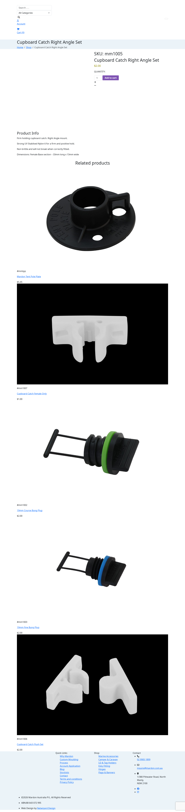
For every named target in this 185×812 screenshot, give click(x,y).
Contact (64, 775)
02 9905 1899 (143, 759)
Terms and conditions (71, 778)
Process (64, 762)
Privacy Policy (67, 782)
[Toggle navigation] (166, 18)
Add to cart (111, 77)
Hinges (102, 769)
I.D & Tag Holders (107, 762)
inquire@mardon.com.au (150, 768)
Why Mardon (66, 756)
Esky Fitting (104, 765)
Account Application (70, 765)
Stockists (64, 772)
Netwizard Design (46, 808)
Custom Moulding (69, 759)
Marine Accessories (108, 756)
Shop (28, 47)
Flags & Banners (106, 772)
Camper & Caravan (108, 759)
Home (20, 47)
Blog (62, 769)
